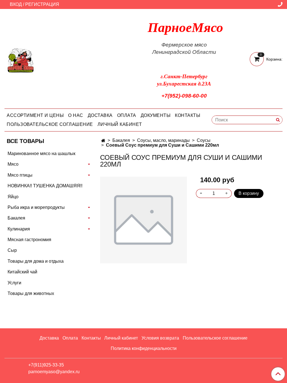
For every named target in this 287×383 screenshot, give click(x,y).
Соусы (203, 140)
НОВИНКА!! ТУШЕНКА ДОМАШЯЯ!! (45, 185)
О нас (75, 115)
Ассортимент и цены (35, 115)
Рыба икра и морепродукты (36, 207)
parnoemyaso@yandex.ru (54, 371)
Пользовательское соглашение (50, 124)
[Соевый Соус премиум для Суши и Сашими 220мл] (143, 219)
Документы (156, 115)
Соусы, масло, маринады (163, 140)
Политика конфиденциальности (144, 348)
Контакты (187, 115)
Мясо (13, 164)
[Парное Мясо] (20, 60)
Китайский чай (22, 271)
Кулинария (19, 229)
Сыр (12, 250)
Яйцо (13, 196)
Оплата (126, 115)
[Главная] (103, 140)
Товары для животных (31, 293)
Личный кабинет (120, 124)
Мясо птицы (20, 175)
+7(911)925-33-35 (46, 365)
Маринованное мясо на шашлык (41, 153)
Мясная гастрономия (29, 239)
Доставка (100, 115)
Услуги (14, 282)
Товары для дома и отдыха (36, 261)
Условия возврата (160, 338)
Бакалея (121, 140)
